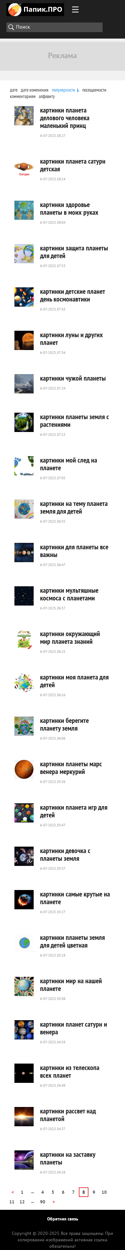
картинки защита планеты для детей (74, 251)
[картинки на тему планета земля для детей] (24, 509)
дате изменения (34, 90)
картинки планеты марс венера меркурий (71, 767)
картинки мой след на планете (68, 463)
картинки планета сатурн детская (72, 165)
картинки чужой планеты (73, 377)
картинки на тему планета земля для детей (74, 507)
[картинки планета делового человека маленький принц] (24, 115)
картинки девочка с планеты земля (65, 854)
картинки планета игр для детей (73, 811)
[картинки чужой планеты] (24, 383)
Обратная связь (62, 1219)
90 (42, 1202)
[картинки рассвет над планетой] (24, 1116)
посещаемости (94, 90)
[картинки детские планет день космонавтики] (24, 297)
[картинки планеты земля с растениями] (24, 422)
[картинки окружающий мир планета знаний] (24, 639)
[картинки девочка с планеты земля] (24, 856)
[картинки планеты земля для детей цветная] (24, 943)
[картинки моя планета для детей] (24, 682)
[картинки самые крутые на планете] (24, 899)
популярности (63, 90)
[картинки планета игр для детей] (24, 813)
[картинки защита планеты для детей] (24, 253)
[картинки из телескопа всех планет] (24, 1073)
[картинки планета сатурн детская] (24, 166)
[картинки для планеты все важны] (24, 552)
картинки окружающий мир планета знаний (70, 637)
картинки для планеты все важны (74, 550)
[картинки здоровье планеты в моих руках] (24, 210)
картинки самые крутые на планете (75, 897)
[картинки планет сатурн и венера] (24, 1029)
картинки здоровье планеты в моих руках (69, 208)
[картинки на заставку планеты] (24, 1160)
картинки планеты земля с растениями (74, 420)
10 (104, 1192)
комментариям (23, 96)
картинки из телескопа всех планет (69, 1071)
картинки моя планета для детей (74, 680)
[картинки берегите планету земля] (24, 726)
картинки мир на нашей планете (71, 984)
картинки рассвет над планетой (68, 1114)
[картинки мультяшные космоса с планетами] (24, 596)
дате (14, 90)
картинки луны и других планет (71, 338)
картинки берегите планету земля (64, 724)
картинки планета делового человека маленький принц (64, 117)
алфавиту (47, 96)
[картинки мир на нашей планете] (24, 986)
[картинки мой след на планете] (24, 465)
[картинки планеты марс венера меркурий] (24, 769)
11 (11, 1202)
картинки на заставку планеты (67, 1158)
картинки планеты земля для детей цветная (72, 941)
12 (22, 1202)
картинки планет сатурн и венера (73, 1028)
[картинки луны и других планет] (24, 340)
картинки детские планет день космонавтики (72, 295)
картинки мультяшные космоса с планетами (69, 594)
